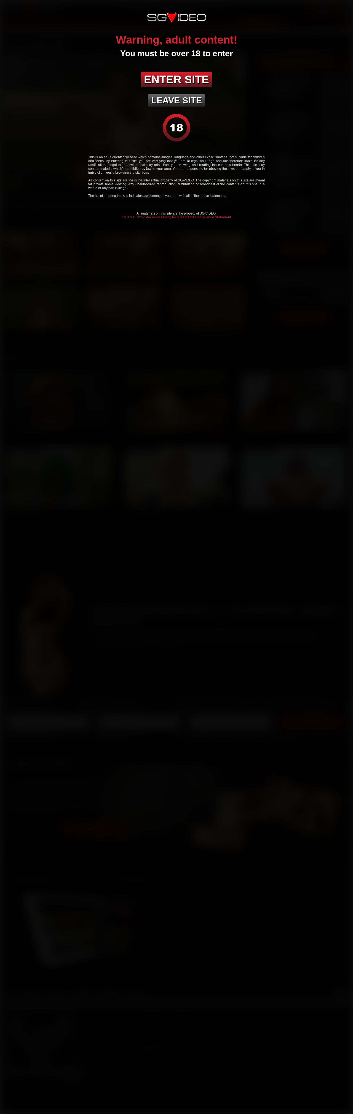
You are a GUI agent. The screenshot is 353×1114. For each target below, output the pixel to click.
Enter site (176, 79)
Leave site (176, 100)
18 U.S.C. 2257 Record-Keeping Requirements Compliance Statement (176, 217)
